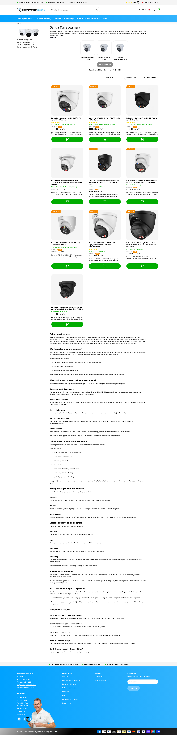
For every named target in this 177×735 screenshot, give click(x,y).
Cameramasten (92, 18)
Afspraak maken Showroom (71, 680)
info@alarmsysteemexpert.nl (26, 685)
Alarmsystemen (24, 18)
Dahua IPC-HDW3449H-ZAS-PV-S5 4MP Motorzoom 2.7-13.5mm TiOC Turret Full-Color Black (104, 182)
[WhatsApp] (30, 719)
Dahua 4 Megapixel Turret (25, 42)
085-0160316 (154, 2)
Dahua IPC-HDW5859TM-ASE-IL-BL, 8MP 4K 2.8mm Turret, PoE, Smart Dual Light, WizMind (67, 308)
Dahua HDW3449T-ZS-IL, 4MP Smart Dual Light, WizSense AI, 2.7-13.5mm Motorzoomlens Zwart (141, 244)
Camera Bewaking (43, 18)
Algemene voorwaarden (70, 699)
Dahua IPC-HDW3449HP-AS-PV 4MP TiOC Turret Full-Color (105, 119)
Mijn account (99, 676)
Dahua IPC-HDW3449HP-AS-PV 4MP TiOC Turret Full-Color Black (142, 119)
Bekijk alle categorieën (24, 40)
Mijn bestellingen (100, 680)
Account (98, 673)
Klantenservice (67, 673)
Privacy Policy (67, 703)
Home (19, 23)
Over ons (65, 676)
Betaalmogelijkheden (69, 684)
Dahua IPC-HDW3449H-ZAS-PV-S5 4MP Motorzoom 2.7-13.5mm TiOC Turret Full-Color (141, 181)
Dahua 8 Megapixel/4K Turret (27, 47)
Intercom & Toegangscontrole (68, 18)
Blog (63, 695)
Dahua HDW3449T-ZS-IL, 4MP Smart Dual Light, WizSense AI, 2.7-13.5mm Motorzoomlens (103, 244)
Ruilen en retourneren (69, 688)
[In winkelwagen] (67, 139)
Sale (105, 18)
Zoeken (97, 9)
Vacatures (65, 692)
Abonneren (133, 688)
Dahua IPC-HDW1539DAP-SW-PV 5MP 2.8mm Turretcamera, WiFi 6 (67, 244)
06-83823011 (29, 687)
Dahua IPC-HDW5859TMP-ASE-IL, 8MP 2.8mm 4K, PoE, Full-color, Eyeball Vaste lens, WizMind (66, 182)
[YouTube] (19, 719)
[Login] (154, 10)
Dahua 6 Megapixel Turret (25, 44)
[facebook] (24, 719)
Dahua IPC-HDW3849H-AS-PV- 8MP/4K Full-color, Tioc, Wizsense (66, 119)
